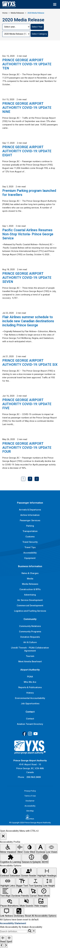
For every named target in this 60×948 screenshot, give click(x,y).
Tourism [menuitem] (30, 656)
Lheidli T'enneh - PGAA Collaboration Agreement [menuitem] (30, 649)
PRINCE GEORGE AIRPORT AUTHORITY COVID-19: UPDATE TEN (26, 64)
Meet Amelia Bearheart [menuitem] (30, 661)
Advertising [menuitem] (30, 594)
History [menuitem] (30, 692)
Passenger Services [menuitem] (30, 520)
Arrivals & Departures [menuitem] (30, 509)
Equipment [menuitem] (30, 558)
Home (4, 13)
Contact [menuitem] (30, 718)
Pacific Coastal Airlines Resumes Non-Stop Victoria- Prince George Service (27, 234)
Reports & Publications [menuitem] (30, 687)
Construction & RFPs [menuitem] (30, 589)
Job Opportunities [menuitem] (30, 703)
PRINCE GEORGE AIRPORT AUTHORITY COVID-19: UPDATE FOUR (26, 447)
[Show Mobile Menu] (55, 4)
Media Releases (17, 13)
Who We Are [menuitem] (30, 682)
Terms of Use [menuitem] (30, 795)
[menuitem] (30, 817)
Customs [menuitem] (30, 536)
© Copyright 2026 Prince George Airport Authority (30, 822)
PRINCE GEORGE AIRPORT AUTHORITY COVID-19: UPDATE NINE (26, 107)
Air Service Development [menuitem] (30, 600)
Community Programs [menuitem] (30, 631)
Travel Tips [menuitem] (30, 547)
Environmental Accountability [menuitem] (30, 698)
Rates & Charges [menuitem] (30, 573)
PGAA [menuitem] (30, 676)
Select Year (37, 26)
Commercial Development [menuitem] (30, 605)
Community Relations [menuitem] (30, 626)
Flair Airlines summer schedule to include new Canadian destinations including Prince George (28, 321)
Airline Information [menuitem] (30, 515)
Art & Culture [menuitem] (30, 642)
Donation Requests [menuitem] (30, 637)
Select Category (39, 33)
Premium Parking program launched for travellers (29, 192)
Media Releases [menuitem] (30, 584)
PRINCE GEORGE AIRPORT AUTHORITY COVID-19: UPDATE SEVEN (26, 277)
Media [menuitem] (30, 578)
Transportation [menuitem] (30, 531)
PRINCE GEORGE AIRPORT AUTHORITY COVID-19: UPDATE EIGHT (26, 151)
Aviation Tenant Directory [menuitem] (30, 724)
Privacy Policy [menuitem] (30, 790)
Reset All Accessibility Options (40, 915)
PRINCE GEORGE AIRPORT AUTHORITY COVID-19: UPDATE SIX (30, 362)
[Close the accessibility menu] (3, 836)
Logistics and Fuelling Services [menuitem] (30, 611)
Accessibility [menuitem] (30, 552)
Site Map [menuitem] (30, 810)
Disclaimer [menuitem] (30, 800)
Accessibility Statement (13, 923)
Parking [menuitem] (30, 525)
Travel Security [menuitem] (30, 542)
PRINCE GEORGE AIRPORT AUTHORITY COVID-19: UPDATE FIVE (26, 404)
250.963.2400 (34, 777)
